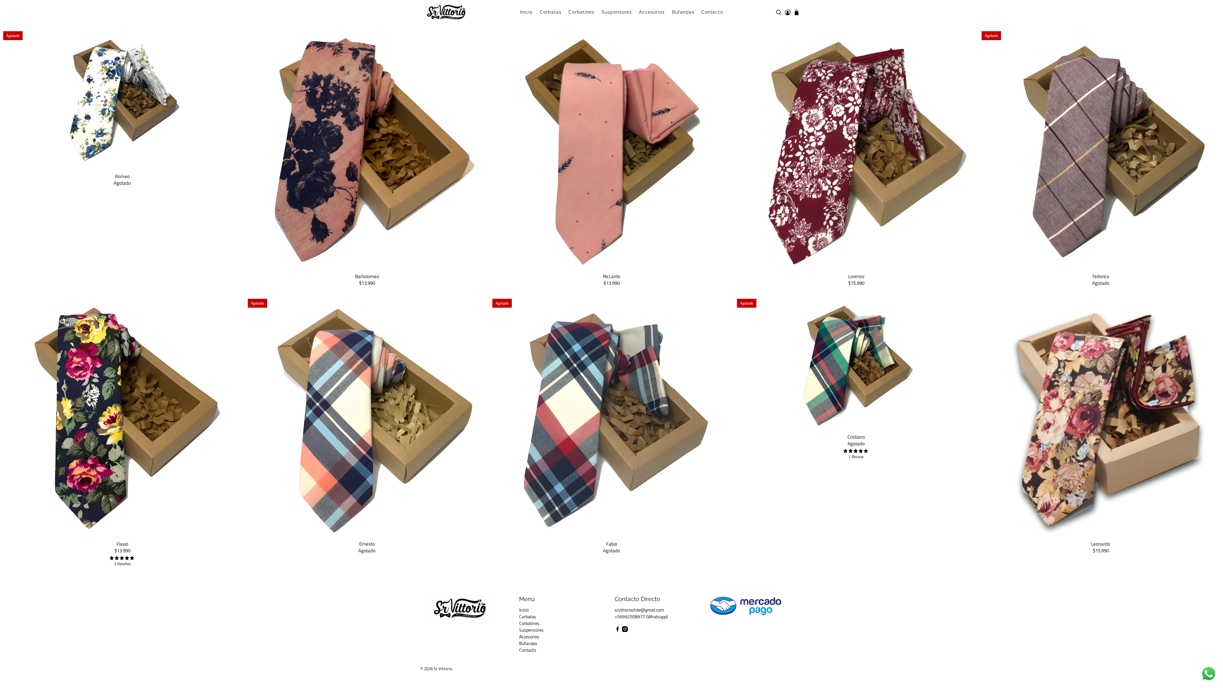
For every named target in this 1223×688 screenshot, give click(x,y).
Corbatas (550, 12)
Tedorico (1100, 276)
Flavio (122, 543)
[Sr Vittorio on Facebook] (617, 630)
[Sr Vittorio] (446, 12)
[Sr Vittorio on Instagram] (625, 630)
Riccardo (611, 276)
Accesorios (652, 12)
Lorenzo (856, 276)
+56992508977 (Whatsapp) (641, 616)
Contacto (712, 12)
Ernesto (367, 543)
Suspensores (617, 12)
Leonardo (1100, 543)
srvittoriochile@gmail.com (639, 609)
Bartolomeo (367, 276)
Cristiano (856, 436)
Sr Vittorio (443, 669)
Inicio (526, 12)
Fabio (611, 543)
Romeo (122, 176)
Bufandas (683, 12)
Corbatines (581, 12)
